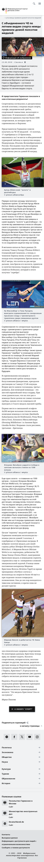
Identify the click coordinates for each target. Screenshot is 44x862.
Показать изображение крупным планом (23, 172)
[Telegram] (7, 737)
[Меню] (39, 3)
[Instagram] (38, 737)
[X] (23, 737)
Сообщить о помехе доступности (16, 847)
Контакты (6, 834)
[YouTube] (30, 737)
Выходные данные (10, 838)
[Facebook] (15, 737)
